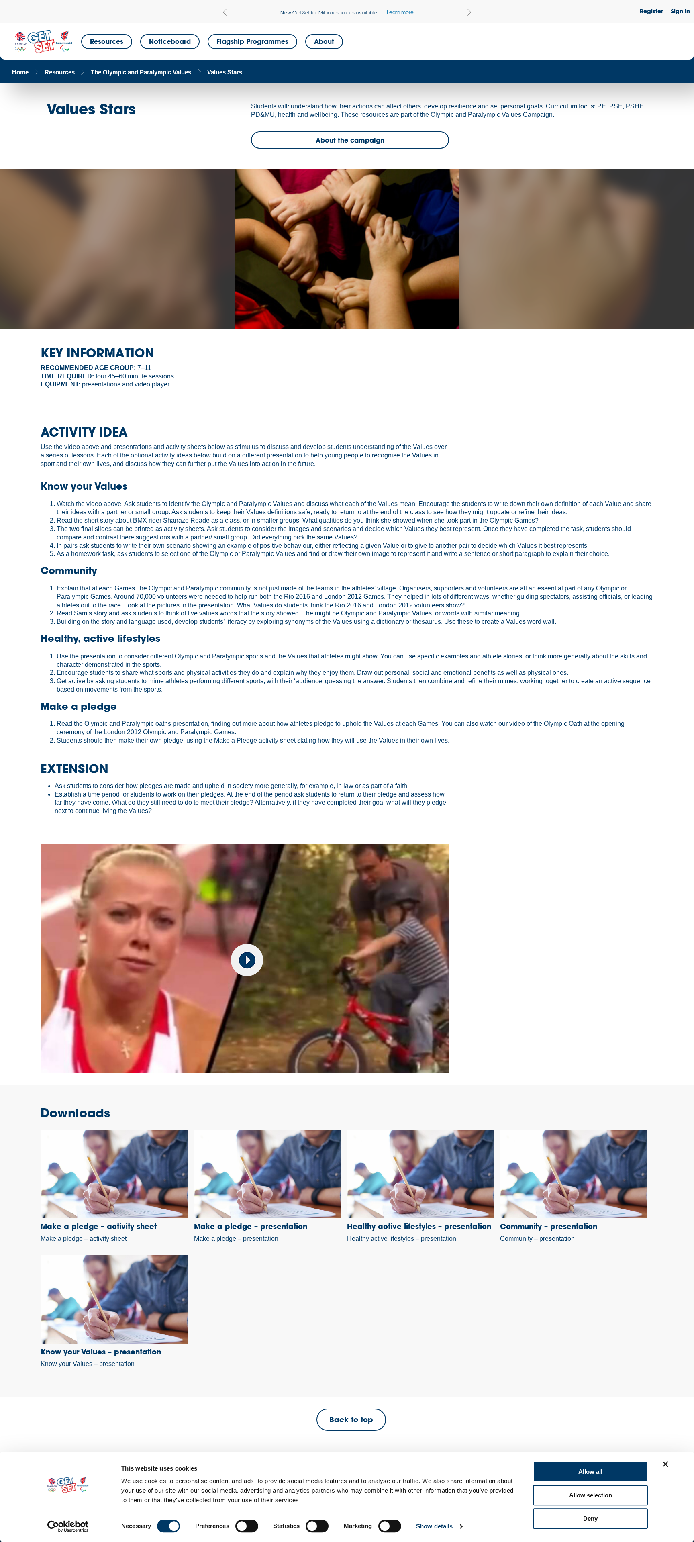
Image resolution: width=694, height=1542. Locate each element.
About (324, 41)
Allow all (590, 1471)
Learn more (400, 12)
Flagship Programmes (252, 41)
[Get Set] (42, 41)
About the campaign (350, 140)
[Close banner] (665, 1464)
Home (20, 72)
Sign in (680, 11)
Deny (590, 1518)
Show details (434, 1526)
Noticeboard (170, 41)
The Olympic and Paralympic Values (141, 72)
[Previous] (224, 12)
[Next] (469, 12)
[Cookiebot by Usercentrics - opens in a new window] (68, 1526)
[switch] (246, 1526)
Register (651, 11)
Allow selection (590, 1495)
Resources (106, 41)
